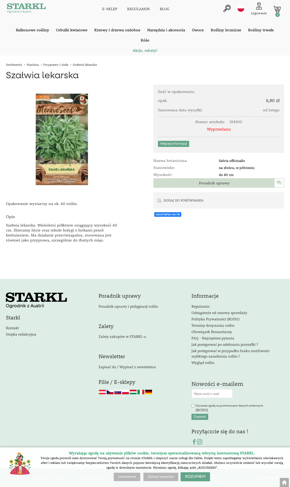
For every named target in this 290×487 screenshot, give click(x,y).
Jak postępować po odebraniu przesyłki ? (224, 344)
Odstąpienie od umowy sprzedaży (219, 312)
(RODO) (202, 409)
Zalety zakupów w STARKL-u (122, 336)
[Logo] (26, 9)
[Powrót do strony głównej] (284, 482)
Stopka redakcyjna (21, 334)
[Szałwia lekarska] (64, 140)
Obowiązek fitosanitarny (211, 331)
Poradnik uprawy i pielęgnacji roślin (128, 306)
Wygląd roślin (202, 362)
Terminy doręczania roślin (212, 325)
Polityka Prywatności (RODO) (215, 319)
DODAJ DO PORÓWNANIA (183, 200)
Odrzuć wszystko (161, 476)
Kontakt (12, 327)
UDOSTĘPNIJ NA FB (168, 214)
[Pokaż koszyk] (277, 9)
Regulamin (200, 306)
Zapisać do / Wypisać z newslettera (127, 366)
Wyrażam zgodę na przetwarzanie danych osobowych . (229, 408)
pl (240, 8)
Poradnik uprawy (214, 182)
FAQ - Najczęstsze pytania (212, 338)
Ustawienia (127, 476)
